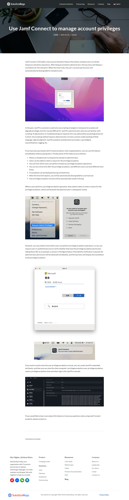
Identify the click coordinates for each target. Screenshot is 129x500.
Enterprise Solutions (66, 4)
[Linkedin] (27, 480)
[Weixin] (22, 480)
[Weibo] (12, 480)
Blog (108, 4)
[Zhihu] (17, 480)
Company (101, 4)
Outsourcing (80, 4)
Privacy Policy (104, 495)
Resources (91, 4)
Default (74, 35)
